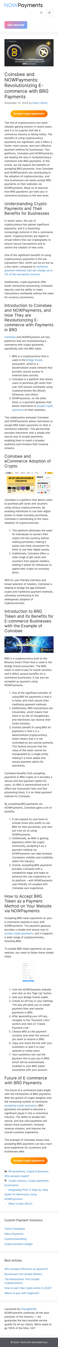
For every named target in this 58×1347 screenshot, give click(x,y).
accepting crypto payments (20, 1105)
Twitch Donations (14, 1228)
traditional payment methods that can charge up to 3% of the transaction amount (28, 270)
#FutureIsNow (16, 1171)
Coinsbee (10, 337)
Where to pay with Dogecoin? (21, 1293)
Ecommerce (11, 1185)
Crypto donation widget (18, 1244)
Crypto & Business (37, 1171)
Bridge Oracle (34, 360)
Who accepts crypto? (16, 1176)
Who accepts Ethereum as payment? (26, 1268)
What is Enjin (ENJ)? (20, 1203)
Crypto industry (17, 1180)
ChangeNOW (28, 1309)
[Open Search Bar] (41, 12)
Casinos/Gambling (15, 1238)
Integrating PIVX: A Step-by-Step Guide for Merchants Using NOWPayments (26, 1194)
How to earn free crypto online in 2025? (28, 1288)
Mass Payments (13, 1233)
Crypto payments (38, 1180)
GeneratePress (39, 1342)
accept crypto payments (18, 933)
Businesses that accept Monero (23, 1274)
